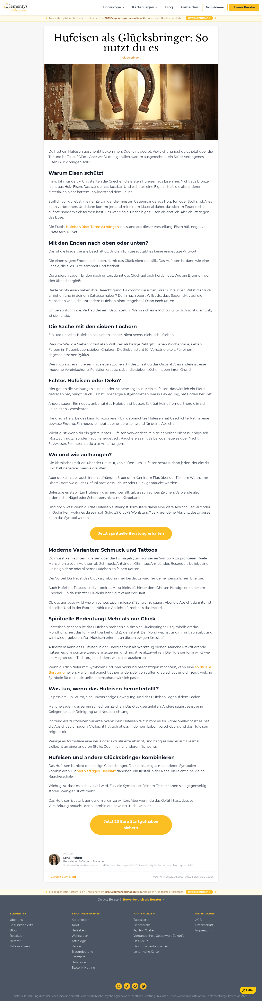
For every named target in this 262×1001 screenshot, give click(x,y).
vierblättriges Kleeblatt (96, 771)
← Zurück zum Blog (62, 877)
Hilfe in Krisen (20, 946)
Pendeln (77, 946)
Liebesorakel (142, 925)
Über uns (16, 920)
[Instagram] (118, 986)
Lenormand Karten (146, 952)
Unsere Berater (244, 7)
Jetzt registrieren (198, 17)
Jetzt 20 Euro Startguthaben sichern (131, 824)
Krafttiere (78, 957)
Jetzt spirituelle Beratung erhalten (131, 533)
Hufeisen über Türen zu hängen (92, 227)
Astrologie (79, 941)
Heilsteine (79, 962)
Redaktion (17, 936)
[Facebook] (135, 986)
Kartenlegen (80, 920)
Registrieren (215, 7)
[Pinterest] (143, 986)
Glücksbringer (131, 57)
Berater (15, 941)
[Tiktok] (127, 986)
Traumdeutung (82, 952)
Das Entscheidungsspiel (150, 946)
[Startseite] (15, 7)
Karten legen (143, 7)
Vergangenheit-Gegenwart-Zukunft (158, 936)
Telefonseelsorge (216, 996)
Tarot (75, 925)
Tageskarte (141, 920)
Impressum (203, 930)
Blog (169, 7)
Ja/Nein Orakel (143, 930)
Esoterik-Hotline (83, 967)
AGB (198, 920)
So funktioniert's (21, 925)
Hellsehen (79, 930)
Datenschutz (204, 925)
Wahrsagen (80, 936)
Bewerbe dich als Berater (142, 899)
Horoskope (112, 7)
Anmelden (189, 7)
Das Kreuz (140, 941)
